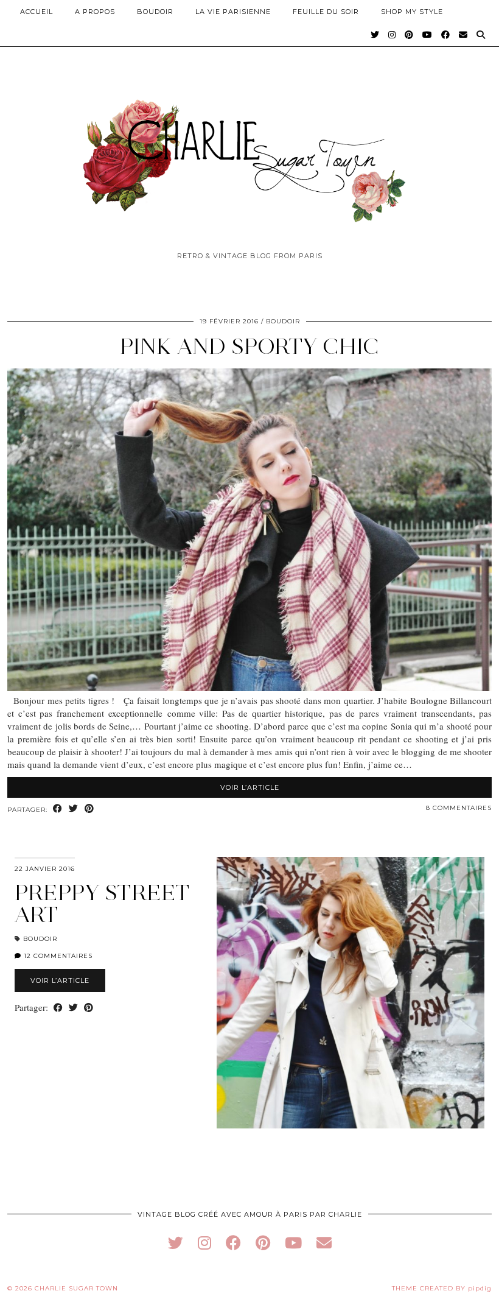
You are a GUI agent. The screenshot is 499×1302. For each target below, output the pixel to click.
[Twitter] (375, 34)
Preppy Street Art (102, 903)
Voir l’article (249, 787)
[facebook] (233, 1243)
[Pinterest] (409, 34)
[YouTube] (427, 34)
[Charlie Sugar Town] (249, 154)
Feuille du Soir (326, 11)
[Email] (463, 34)
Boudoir (155, 11)
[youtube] (293, 1243)
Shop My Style (412, 11)
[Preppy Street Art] (350, 992)
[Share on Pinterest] (89, 809)
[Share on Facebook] (58, 809)
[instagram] (204, 1243)
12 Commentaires (56, 956)
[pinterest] (263, 1243)
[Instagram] (392, 34)
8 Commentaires (459, 808)
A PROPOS (95, 11)
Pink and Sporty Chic (249, 346)
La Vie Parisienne (233, 11)
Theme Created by (442, 1288)
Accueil (36, 11)
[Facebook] (445, 34)
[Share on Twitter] (74, 809)
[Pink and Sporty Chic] (249, 687)
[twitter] (175, 1243)
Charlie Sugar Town (76, 1288)
